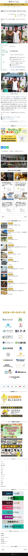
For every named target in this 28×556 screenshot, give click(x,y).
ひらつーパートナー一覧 (5, 404)
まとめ (2, 469)
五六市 (11, 151)
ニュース (2, 463)
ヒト (26, 15)
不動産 (2, 482)
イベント (2, 476)
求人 (2, 480)
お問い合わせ (3, 486)
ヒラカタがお (5, 151)
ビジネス (2, 478)
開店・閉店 (3, 465)
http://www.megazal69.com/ (17, 67)
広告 (2, 484)
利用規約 (2, 535)
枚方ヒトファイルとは (8, 119)
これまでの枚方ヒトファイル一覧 (11, 117)
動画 (2, 472)
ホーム (2, 461)
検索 (25, 216)
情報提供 (2, 533)
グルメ (2, 467)
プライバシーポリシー (5, 537)
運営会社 (2, 539)
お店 (2, 471)
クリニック (3, 474)
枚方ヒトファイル (19, 151)
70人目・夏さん (15, 69)
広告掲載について (4, 541)
